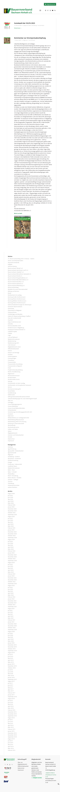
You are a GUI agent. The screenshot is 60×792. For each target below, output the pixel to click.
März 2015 (11, 727)
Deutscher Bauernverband (15, 306)
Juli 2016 (10, 700)
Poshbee (10, 354)
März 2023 (11, 572)
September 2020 (12, 629)
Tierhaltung (11, 483)
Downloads (11, 308)
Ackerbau (10, 447)
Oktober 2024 (11, 535)
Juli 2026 (10, 495)
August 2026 (11, 493)
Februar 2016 (11, 710)
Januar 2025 (11, 530)
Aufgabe (10, 264)
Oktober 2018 (11, 668)
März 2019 (11, 662)
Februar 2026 (11, 505)
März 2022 (11, 595)
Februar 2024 (11, 551)
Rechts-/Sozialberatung (14, 371)
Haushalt (10, 320)
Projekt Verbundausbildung (15, 370)
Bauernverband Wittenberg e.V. (16, 285)
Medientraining (12, 341)
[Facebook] (5, 764)
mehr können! (11, 345)
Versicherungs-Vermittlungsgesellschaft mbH (20, 412)
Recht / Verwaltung (33, 25)
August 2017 (11, 681)
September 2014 (12, 737)
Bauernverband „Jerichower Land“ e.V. (18, 270)
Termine (10, 481)
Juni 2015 (10, 721)
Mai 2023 (10, 568)
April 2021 (11, 616)
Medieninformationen (14, 339)
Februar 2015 (11, 729)
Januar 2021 (11, 622)
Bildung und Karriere (13, 291)
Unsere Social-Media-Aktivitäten (16, 408)
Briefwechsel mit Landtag (14, 295)
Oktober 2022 (11, 581)
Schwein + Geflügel (13, 479)
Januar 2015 (11, 731)
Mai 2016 (10, 704)
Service (10, 387)
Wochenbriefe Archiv (13, 427)
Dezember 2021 (12, 601)
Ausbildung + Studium (14, 456)
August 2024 (11, 539)
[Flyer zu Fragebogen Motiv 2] (7, 26)
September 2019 (12, 650)
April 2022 (11, 593)
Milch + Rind (11, 470)
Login (9, 335)
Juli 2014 (10, 741)
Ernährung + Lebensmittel (15, 464)
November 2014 (12, 735)
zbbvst (9, 431)
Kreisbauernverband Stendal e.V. (16, 329)
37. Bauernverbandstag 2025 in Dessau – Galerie (21, 258)
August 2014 (11, 739)
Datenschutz (11, 439)
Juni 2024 (10, 543)
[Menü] (40, 10)
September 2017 (12, 679)
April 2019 (11, 660)
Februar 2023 (11, 574)
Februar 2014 (11, 750)
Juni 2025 (10, 520)
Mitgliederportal (50, 4)
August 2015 (11, 718)
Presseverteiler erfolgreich (15, 366)
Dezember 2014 (12, 733)
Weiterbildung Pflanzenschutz (16, 419)
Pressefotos (11, 360)
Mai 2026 (10, 499)
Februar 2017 (11, 693)
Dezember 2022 (12, 578)
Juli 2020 (10, 633)
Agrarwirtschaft (12, 452)
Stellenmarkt (11, 394)
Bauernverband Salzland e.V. (15, 283)
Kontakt (10, 437)
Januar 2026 (11, 507)
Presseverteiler (12, 362)
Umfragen (10, 402)
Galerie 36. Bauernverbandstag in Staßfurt (19, 316)
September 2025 (12, 514)
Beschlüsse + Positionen (14, 458)
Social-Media (11, 391)
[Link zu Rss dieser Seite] (55, 10)
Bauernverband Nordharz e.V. (16, 281)
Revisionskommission (14, 375)
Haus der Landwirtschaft (14, 318)
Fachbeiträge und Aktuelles (15, 314)
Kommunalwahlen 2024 (14, 325)
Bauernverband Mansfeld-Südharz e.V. (18, 279)
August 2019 (11, 652)
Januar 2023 (11, 576)
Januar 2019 (11, 664)
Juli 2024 (10, 541)
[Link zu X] (50, 10)
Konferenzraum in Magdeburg (16, 327)
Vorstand (10, 414)
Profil (9, 368)
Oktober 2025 (11, 512)
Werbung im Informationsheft (16, 423)
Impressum (11, 440)
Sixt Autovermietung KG (14, 389)
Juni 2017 (10, 685)
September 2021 (12, 606)
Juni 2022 (10, 589)
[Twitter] (7, 764)
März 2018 (11, 675)
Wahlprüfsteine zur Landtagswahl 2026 (18, 417)
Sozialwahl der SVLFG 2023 (24, 23)
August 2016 (11, 698)
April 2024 (11, 547)
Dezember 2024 (12, 532)
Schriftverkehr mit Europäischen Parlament (19, 385)
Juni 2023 (10, 566)
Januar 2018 (11, 677)
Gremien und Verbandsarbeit (16, 435)
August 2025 (11, 516)
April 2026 (11, 501)
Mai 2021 (10, 614)
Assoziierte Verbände (13, 262)
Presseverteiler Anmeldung (15, 364)
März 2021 (11, 618)
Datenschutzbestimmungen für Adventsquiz (19, 304)
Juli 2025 (10, 518)
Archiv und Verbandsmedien (15, 260)
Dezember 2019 (12, 645)
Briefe (9, 293)
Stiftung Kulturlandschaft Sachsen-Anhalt (19, 396)
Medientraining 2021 (13, 343)
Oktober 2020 (11, 627)
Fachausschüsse (12, 312)
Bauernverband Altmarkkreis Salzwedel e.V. (19, 274)
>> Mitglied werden (37, 777)
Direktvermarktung (13, 460)
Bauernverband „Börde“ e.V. (15, 268)
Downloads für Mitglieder (15, 310)
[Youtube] (10, 764)
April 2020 (11, 639)
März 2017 (11, 691)
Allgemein (26, 25)
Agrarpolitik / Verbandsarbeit (15, 451)
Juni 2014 (10, 742)
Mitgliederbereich (12, 433)
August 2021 (11, 608)
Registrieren (11, 373)
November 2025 (12, 511)
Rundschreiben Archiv (14, 379)
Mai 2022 (10, 591)
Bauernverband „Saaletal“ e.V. (16, 272)
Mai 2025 (10, 522)
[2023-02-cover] (7, 40)
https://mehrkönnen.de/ (14, 322)
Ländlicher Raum (12, 466)
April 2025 (11, 524)
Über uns (10, 400)
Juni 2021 (10, 612)
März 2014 (11, 748)
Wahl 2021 (11, 416)
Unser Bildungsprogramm (15, 404)
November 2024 (12, 534)
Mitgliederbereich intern (14, 347)
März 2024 (11, 549)
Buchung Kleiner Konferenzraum (16, 299)
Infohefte (10, 324)
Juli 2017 (10, 683)
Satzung (10, 381)
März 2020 (11, 641)
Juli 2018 (10, 670)
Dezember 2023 (12, 555)
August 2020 (11, 631)
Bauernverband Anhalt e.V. (15, 276)
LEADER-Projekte (12, 331)
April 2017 (11, 689)
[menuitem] (40, 10)
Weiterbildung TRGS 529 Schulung (17, 421)
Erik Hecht (42, 25)
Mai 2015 (10, 723)
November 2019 (12, 647)
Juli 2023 (10, 564)
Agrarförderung (12, 449)
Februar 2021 (11, 620)
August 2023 (11, 562)
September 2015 (12, 716)
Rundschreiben (12, 377)
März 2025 (11, 526)
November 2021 (12, 603)
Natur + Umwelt (12, 472)
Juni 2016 (10, 702)
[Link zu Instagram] (45, 10)
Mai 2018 (10, 673)
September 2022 (12, 583)
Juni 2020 (10, 635)
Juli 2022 (10, 587)
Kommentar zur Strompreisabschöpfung (30, 38)
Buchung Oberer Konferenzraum (16, 302)
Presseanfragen (12, 358)
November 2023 (12, 557)
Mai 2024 (10, 545)
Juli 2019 (10, 654)
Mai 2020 (10, 637)
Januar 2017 (11, 695)
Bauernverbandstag (13, 287)
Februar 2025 (11, 528)
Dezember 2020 (12, 624)
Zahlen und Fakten (13, 429)
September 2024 (12, 537)
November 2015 (12, 714)
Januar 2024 (11, 553)
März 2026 (11, 503)
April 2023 (11, 570)
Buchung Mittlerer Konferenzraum (17, 301)
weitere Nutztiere (12, 487)
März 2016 (11, 708)
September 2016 (12, 696)
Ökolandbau (11, 474)
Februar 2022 (11, 597)
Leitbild (10, 333)
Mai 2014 (10, 744)
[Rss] (12, 764)
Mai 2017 (10, 687)
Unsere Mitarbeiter (13, 406)
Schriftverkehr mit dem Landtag (16, 383)
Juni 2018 (10, 672)
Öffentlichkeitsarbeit (13, 348)
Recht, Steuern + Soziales (14, 477)
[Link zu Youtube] (52, 10)
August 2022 (11, 585)
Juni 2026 (10, 497)
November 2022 (12, 580)
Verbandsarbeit (12, 410)
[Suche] (57, 784)
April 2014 (11, 746)
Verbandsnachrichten (13, 485)
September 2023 (12, 560)
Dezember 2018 (12, 666)
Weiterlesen (17, 28)
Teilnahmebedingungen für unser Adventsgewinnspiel (22, 398)
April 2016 (11, 706)
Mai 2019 (10, 658)
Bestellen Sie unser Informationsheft (17, 289)
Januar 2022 (11, 599)
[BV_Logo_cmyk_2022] (25, 11)
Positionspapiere (12, 356)
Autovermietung (12, 266)
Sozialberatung (12, 393)
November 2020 (12, 626)
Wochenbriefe (11, 425)
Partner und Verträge (13, 352)
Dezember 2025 (12, 509)
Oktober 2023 (11, 558)
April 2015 (11, 725)
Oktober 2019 (11, 649)
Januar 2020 (11, 643)
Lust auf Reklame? (13, 337)
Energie (10, 462)
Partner (10, 350)
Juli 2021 (10, 610)
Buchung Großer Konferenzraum (16, 297)
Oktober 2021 (11, 604)
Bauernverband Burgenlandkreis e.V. (18, 278)
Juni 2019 (10, 656)
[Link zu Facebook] (48, 10)
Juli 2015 (10, 719)
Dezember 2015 (12, 712)
